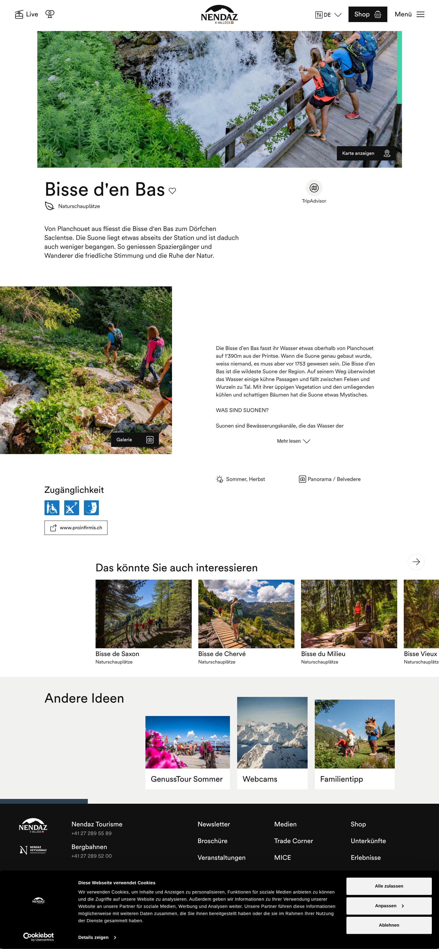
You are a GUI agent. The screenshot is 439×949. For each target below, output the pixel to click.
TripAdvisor (314, 201)
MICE (282, 858)
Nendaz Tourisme (33, 825)
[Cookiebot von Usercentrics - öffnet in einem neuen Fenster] (39, 937)
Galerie (124, 440)
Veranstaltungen (222, 858)
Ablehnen (389, 925)
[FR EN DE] (330, 15)
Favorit (172, 191)
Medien (285, 824)
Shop (362, 14)
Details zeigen (93, 937)
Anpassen (386, 905)
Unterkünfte (368, 841)
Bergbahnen (89, 847)
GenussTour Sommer (187, 779)
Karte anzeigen (358, 153)
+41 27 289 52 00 (91, 855)
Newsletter (214, 824)
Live (32, 14)
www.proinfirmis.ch (81, 528)
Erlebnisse (366, 858)
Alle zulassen (389, 886)
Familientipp (341, 779)
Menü (403, 14)
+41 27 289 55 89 (91, 833)
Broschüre (213, 841)
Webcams (259, 779)
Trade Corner (293, 841)
